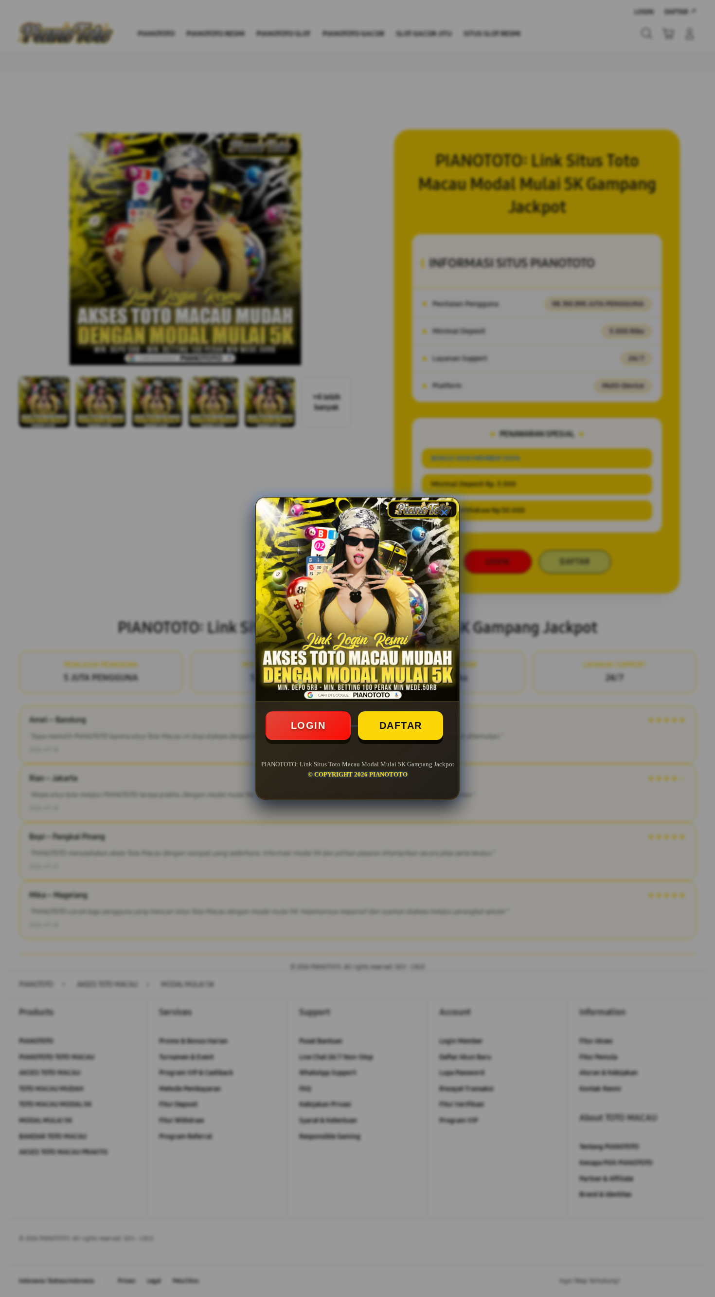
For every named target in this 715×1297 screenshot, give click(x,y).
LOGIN (308, 725)
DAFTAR (400, 725)
